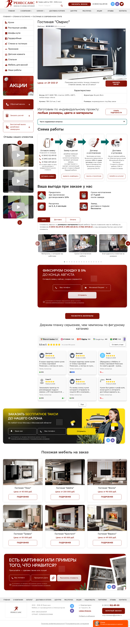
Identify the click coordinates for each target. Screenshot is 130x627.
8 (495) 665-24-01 (100, 1)
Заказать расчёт (116, 83)
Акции (99, 11)
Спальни (12, 60)
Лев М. (108, 353)
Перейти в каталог (116, 176)
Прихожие (13, 49)
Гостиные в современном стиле (47, 17)
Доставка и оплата (57, 11)
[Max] (117, 4)
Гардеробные (14, 38)
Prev (20, 143)
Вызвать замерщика (71, 176)
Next (20, 222)
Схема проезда (85, 611)
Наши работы (14, 70)
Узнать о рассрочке (93, 176)
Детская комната (16, 54)
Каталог (40, 11)
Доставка (58, 220)
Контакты (123, 11)
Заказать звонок (80, 4)
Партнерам (102, 600)
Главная (11, 11)
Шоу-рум (73, 11)
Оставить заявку (47, 176)
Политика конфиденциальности (53, 623)
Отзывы (110, 11)
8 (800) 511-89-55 (100, 4)
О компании (25, 11)
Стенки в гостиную (21, 17)
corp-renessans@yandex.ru (112, 615)
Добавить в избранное (87, 616)
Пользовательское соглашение (77, 623)
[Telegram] (113, 4)
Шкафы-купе (14, 33)
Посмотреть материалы (82, 316)
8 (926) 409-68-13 (100, 7)
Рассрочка (87, 11)
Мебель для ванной (18, 65)
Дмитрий (79, 353)
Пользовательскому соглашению (74, 302)
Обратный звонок (113, 611)
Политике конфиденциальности (55, 302)
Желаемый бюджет (97, 287)
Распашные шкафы (17, 28)
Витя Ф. (108, 379)
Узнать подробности (116, 111)
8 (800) (110, 605)
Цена (44, 220)
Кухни (11, 22)
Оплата (73, 220)
